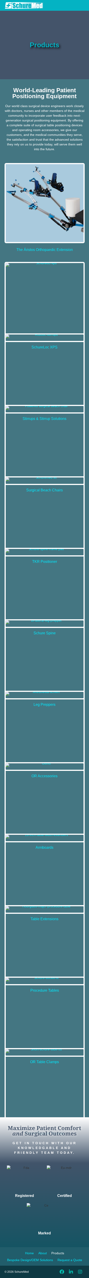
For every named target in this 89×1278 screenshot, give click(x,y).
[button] (74, 5)
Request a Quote (70, 1260)
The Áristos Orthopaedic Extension (44, 250)
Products (57, 1253)
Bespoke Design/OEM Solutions (30, 1260)
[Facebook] (61, 1271)
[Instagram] (80, 1271)
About (42, 1253)
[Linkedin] (71, 1271)
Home (29, 1253)
